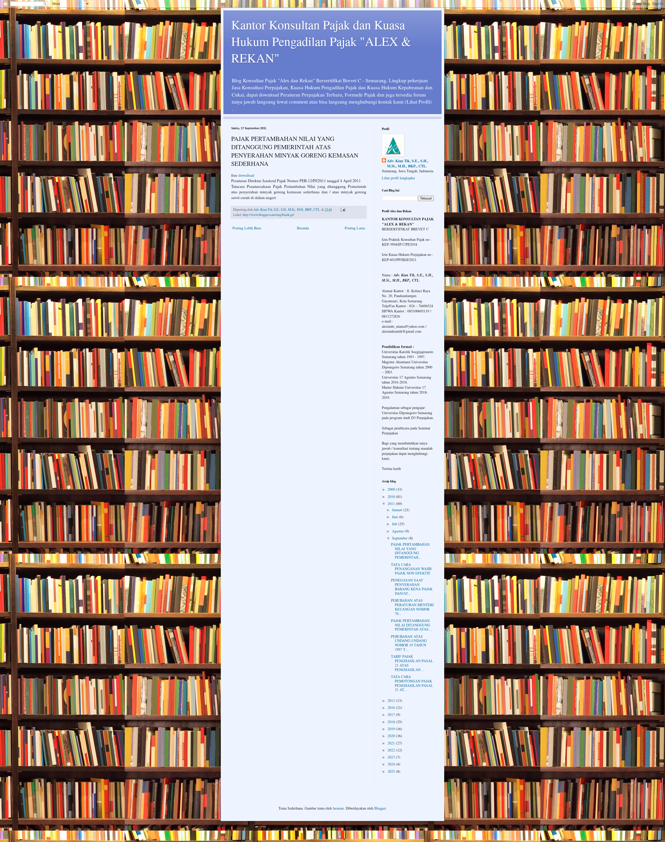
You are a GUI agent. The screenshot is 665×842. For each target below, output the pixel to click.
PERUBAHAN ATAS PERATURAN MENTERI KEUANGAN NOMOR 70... (412, 607)
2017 (392, 714)
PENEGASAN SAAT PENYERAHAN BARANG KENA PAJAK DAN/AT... (412, 586)
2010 (392, 496)
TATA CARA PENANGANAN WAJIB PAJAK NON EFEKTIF (411, 569)
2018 (392, 721)
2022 (392, 750)
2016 (392, 707)
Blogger (380, 808)
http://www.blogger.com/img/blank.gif (268, 215)
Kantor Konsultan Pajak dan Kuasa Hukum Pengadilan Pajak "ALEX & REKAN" (321, 41)
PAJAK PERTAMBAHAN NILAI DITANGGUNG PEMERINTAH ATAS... (411, 625)
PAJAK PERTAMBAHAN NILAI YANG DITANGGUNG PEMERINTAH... (410, 551)
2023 (392, 757)
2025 (392, 771)
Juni (395, 516)
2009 (392, 489)
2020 (392, 735)
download (246, 175)
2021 (392, 743)
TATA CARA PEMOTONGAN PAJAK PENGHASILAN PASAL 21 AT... (412, 683)
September (400, 538)
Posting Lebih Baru (246, 227)
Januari (397, 509)
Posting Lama (355, 227)
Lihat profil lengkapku (398, 177)
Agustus (398, 531)
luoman (338, 808)
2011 (392, 503)
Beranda (303, 227)
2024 (392, 764)
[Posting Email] (342, 209)
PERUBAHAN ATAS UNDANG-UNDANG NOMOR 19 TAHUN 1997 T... (409, 643)
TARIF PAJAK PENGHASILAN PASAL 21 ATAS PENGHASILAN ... (412, 663)
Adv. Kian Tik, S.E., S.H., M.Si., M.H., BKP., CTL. (407, 163)
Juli (395, 523)
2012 (392, 700)
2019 (392, 728)
